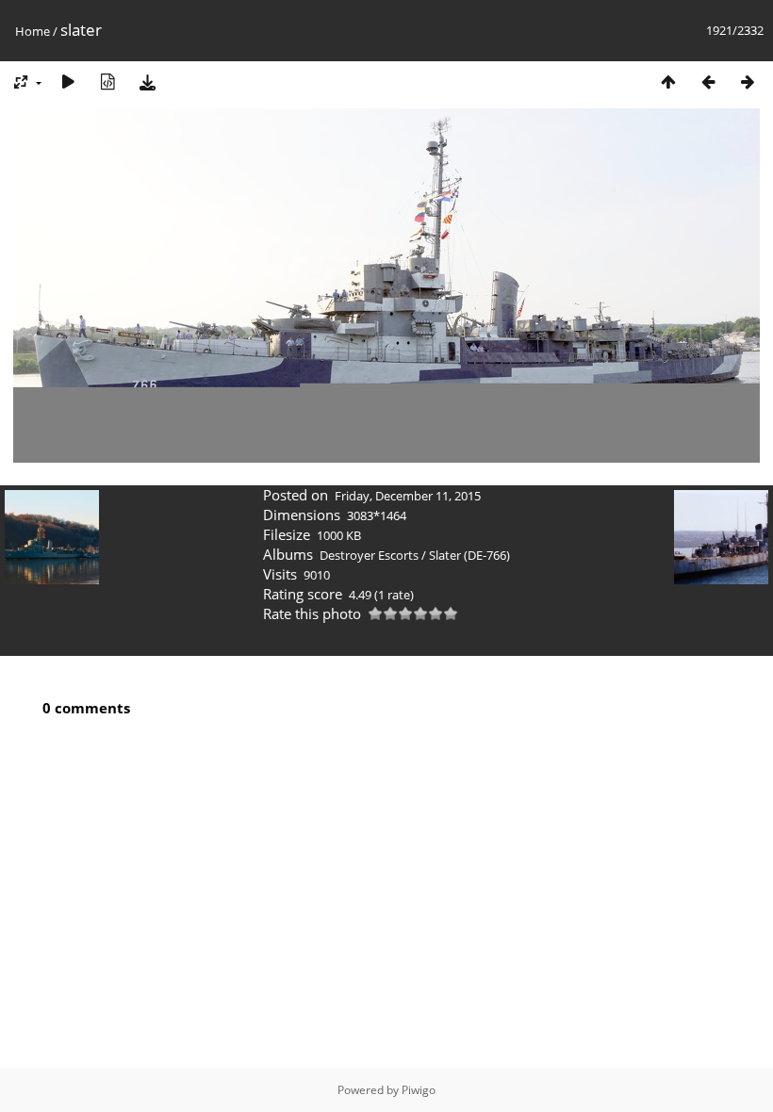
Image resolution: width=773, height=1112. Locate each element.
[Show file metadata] (107, 81)
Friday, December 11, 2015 (408, 495)
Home (32, 31)
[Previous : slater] (708, 81)
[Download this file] (147, 81)
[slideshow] (68, 81)
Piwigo (419, 1090)
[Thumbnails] (668, 81)
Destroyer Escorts (369, 555)
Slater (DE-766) (469, 555)
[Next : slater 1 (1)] (747, 81)
